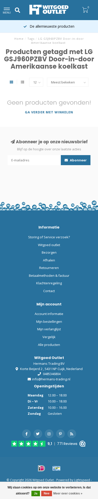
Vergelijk (49, 337)
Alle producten (49, 344)
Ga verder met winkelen (49, 112)
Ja (35, 493)
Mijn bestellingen (49, 321)
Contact (49, 291)
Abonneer (78, 160)
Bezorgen (49, 252)
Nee (47, 493)
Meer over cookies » (67, 493)
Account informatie (49, 313)
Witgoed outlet (49, 245)
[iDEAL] (41, 468)
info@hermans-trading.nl (51, 379)
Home (19, 38)
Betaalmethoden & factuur (49, 275)
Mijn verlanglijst (49, 329)
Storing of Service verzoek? (49, 237)
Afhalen (49, 260)
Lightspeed (82, 480)
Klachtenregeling (49, 283)
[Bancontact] (56, 468)
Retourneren (49, 267)
